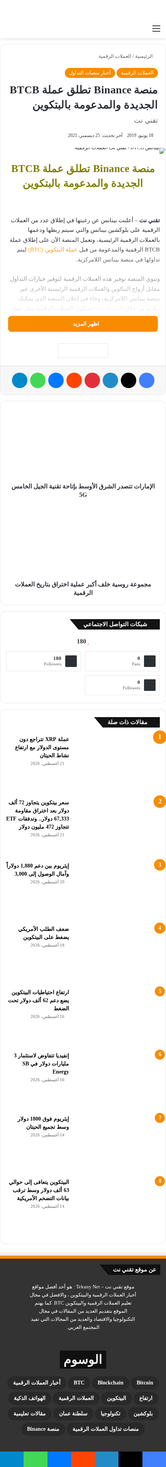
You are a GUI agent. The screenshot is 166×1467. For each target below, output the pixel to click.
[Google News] (83, 350)
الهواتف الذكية (30, 1398)
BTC (79, 1383)
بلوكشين (143, 1413)
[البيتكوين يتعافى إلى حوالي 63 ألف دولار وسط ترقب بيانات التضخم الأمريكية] (117, 1207)
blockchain (111, 1383)
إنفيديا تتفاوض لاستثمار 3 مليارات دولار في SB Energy (41, 1064)
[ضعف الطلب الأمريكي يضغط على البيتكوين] (117, 954)
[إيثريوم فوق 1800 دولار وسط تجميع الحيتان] (117, 1144)
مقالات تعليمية (30, 1413)
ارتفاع (145, 1398)
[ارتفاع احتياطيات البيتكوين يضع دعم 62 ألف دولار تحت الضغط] (117, 1017)
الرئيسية (144, 56)
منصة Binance (43, 1429)
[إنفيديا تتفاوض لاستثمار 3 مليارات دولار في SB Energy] (117, 1080)
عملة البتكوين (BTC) (53, 249)
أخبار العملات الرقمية (37, 1383)
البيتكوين (116, 1398)
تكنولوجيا (110, 1413)
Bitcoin (145, 1383)
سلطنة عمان (73, 1413)
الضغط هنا (110, 309)
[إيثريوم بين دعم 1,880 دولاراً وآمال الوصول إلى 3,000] (117, 891)
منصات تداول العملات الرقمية (106, 1429)
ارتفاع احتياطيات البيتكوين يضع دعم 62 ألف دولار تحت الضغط (38, 1000)
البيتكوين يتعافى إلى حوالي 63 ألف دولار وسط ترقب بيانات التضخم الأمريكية (39, 1190)
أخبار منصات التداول (90, 73)
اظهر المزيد (85, 324)
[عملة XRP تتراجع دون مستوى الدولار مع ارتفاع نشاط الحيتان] (117, 764)
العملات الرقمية (114, 56)
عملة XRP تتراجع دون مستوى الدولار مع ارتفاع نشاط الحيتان (42, 747)
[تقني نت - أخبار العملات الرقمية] (129, 10)
